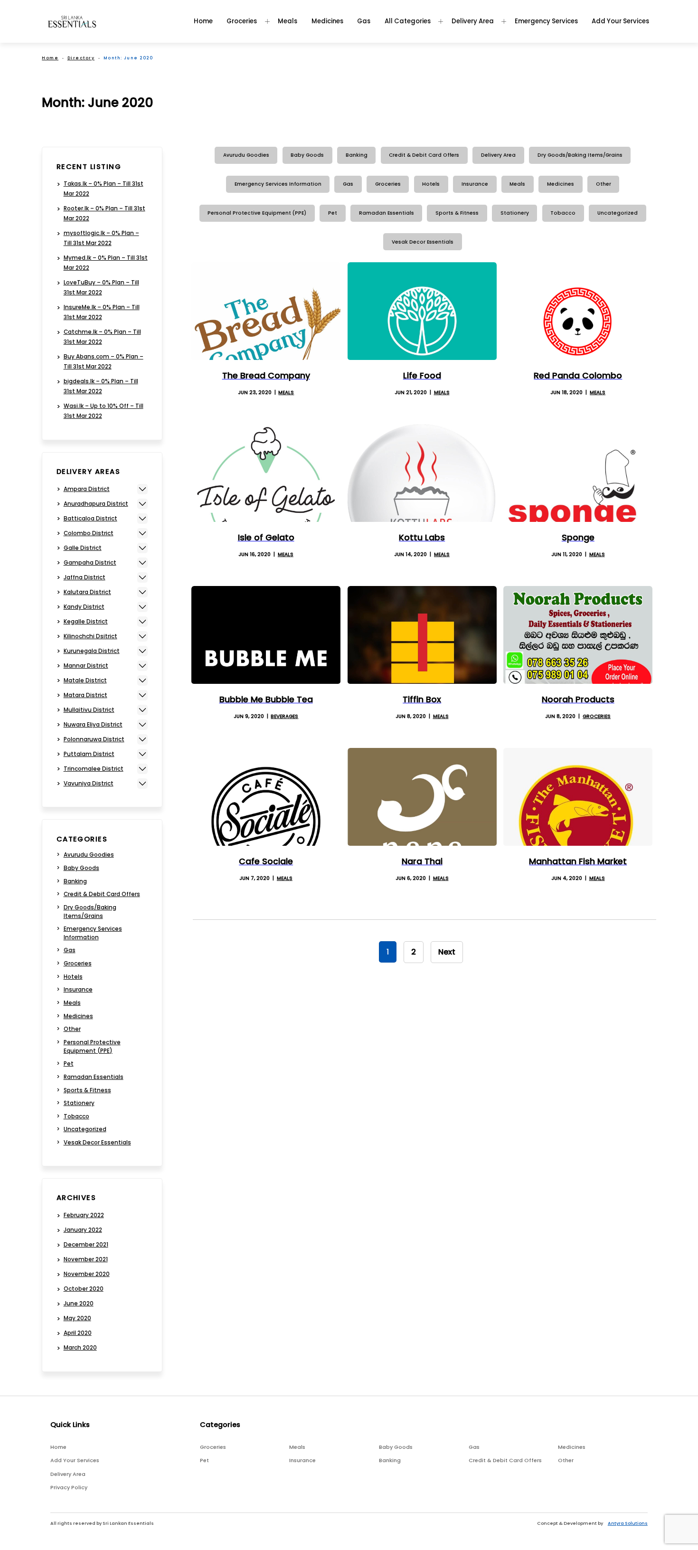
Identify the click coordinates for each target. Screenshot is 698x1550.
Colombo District (88, 533)
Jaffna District (84, 577)
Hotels (431, 184)
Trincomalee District (93, 769)
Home (203, 21)
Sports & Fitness (457, 213)
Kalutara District (87, 592)
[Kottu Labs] (422, 473)
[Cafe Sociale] (265, 797)
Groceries (241, 21)
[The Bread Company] (265, 311)
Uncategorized (617, 213)
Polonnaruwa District (94, 739)
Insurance (475, 184)
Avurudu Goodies (246, 155)
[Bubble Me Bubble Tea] (265, 635)
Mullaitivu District (89, 710)
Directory (80, 58)
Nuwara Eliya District (93, 724)
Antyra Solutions (628, 1523)
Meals (287, 21)
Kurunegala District (92, 651)
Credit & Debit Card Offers (424, 155)
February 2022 (84, 1215)
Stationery (514, 213)
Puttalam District (89, 754)
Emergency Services (546, 21)
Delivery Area (473, 21)
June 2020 (79, 1303)
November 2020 (87, 1274)
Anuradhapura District (96, 504)
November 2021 (86, 1259)
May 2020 (77, 1318)
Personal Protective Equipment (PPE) (257, 213)
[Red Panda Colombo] (577, 311)
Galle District (83, 548)
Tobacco (562, 213)
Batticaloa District (90, 518)
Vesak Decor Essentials (422, 242)
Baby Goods (307, 155)
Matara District (85, 695)
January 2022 (83, 1230)
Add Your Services (620, 21)
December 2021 (86, 1244)
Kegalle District (86, 621)
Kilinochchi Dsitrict (90, 636)
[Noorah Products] (577, 635)
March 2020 (80, 1348)
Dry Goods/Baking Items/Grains (580, 155)
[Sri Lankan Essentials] (72, 21)
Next (446, 951)
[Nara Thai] (422, 797)
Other (603, 184)
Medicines (327, 21)
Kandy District (84, 607)
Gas (363, 21)
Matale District (85, 680)
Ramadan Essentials (386, 213)
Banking (357, 155)
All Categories (408, 21)
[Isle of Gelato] (265, 473)
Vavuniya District (88, 783)
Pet (332, 213)
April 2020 (78, 1333)
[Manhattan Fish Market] (577, 797)
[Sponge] (577, 473)
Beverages (284, 716)
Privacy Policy (68, 1487)
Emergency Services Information (278, 184)
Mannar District (86, 666)
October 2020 (84, 1289)
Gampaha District (90, 563)
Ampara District (87, 489)
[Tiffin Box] (422, 635)
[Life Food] (422, 311)
